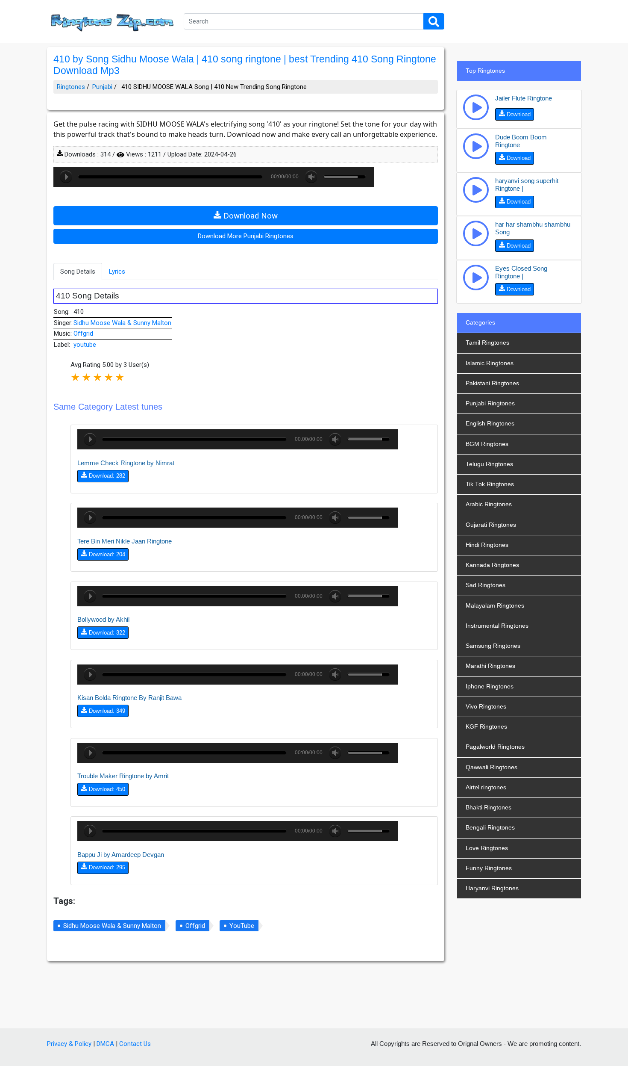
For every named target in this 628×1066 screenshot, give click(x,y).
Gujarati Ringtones (491, 525)
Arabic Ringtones (489, 504)
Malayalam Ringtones (495, 605)
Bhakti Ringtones (488, 807)
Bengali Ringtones (490, 827)
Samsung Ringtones (493, 646)
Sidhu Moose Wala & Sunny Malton (122, 323)
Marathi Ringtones (490, 666)
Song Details (77, 271)
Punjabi (102, 87)
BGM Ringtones (487, 444)
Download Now (249, 216)
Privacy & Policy (69, 1044)
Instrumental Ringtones (497, 626)
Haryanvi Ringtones (492, 888)
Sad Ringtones (485, 585)
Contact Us (135, 1044)
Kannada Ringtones (492, 565)
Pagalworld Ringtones (495, 747)
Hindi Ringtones (487, 545)
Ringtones (71, 87)
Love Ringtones (487, 848)
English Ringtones (490, 423)
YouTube (241, 926)
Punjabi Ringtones (490, 403)
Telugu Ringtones (489, 464)
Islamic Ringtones (490, 363)
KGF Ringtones (486, 726)
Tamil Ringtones (487, 343)
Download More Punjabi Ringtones (245, 236)
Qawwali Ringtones (491, 767)
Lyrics (117, 271)
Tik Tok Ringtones (490, 484)
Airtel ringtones (486, 787)
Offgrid (83, 333)
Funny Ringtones (489, 868)
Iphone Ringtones (490, 686)
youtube (84, 344)
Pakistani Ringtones (492, 383)
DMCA (105, 1044)
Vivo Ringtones (486, 706)
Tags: (64, 901)
